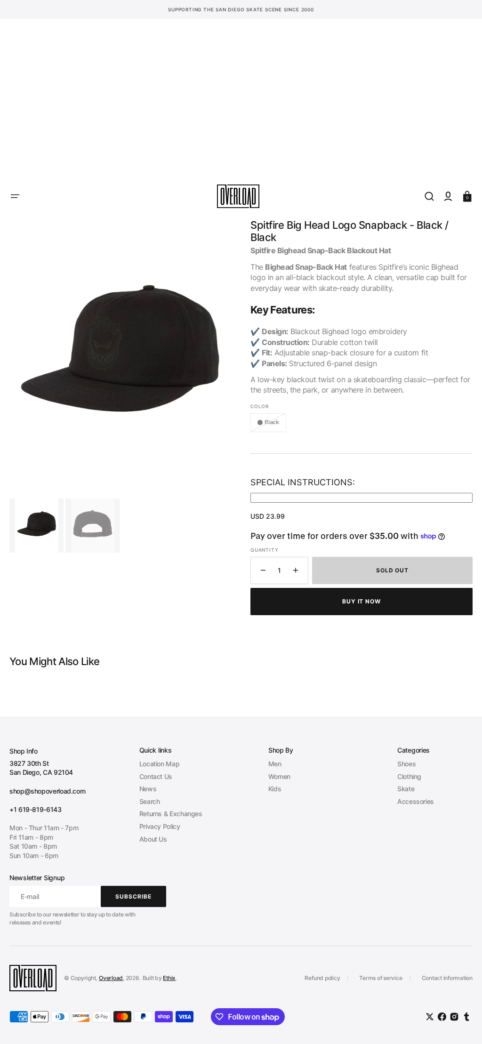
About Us (153, 839)
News (148, 789)
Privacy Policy (159, 826)
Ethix (169, 977)
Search (149, 801)
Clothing (409, 776)
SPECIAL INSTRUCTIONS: (302, 482)
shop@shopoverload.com (47, 791)
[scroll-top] (462, 1024)
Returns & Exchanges (170, 814)
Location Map (159, 764)
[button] (15, 196)
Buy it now (361, 601)
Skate (405, 789)
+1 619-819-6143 (35, 809)
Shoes (406, 764)
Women (279, 776)
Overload (111, 977)
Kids (274, 789)
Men (274, 764)
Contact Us (155, 776)
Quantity (264, 550)
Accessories (415, 801)
